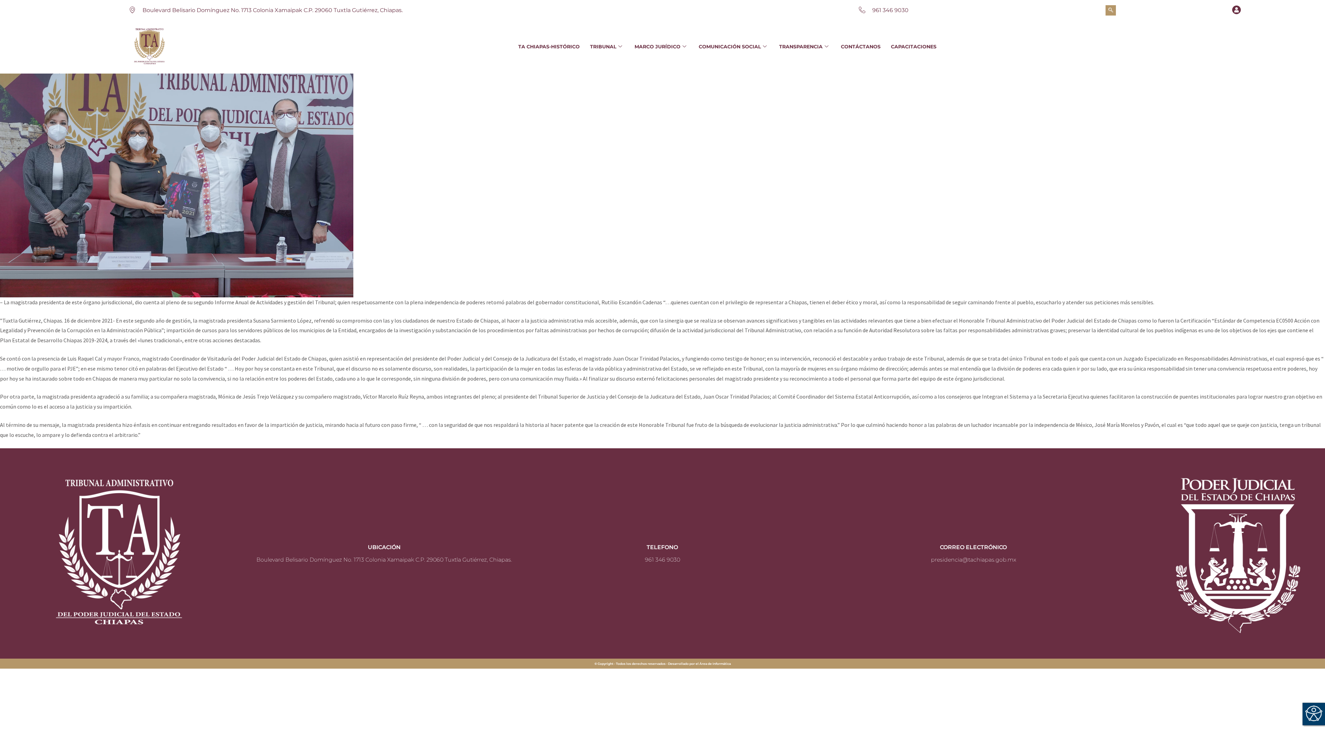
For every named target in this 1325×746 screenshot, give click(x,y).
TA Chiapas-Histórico (549, 47)
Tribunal (603, 47)
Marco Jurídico (657, 47)
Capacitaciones (913, 47)
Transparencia (801, 47)
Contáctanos (861, 47)
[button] (1111, 10)
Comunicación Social (730, 47)
